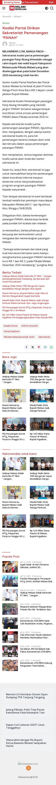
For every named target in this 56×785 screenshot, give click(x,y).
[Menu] (4, 8)
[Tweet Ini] (32, 347)
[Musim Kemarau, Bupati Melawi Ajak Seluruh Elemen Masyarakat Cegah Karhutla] (14, 395)
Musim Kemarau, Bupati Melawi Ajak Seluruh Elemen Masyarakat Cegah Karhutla (25, 294)
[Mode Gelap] (47, 8)
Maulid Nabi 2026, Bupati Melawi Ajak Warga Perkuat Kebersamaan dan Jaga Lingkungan (25, 302)
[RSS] (28, 768)
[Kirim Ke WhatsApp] (51, 347)
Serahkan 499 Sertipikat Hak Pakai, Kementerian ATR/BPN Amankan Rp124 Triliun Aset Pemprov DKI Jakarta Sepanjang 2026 (35, 650)
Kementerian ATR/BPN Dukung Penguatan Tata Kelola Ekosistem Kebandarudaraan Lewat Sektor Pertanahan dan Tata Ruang (36, 664)
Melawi (6, 23)
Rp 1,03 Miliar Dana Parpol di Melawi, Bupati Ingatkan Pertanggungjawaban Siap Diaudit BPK (27, 316)
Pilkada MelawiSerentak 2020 (19, 337)
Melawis (12, 43)
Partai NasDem (12, 331)
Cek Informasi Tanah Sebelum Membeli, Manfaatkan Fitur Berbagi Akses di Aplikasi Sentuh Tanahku (35, 636)
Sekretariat (44, 337)
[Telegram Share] (45, 347)
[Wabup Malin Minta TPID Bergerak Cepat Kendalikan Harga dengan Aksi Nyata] (42, 367)
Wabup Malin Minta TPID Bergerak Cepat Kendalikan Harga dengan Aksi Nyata (23, 287)
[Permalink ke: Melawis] (4, 43)
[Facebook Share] (26, 347)
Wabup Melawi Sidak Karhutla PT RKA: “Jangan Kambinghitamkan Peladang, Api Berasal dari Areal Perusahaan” (26, 279)
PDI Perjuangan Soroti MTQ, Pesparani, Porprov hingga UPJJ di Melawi (27, 309)
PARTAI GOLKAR (29, 325)
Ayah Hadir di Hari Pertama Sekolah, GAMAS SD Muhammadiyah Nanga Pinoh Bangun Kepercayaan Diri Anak (36, 566)
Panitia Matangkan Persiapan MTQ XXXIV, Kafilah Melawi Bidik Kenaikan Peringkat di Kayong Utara (36, 580)
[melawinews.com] (17, 8)
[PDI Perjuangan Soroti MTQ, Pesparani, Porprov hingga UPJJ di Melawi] (14, 424)
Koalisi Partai (10, 325)
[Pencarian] (52, 8)
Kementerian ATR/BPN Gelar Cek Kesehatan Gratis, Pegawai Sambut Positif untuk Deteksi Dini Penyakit (36, 622)
